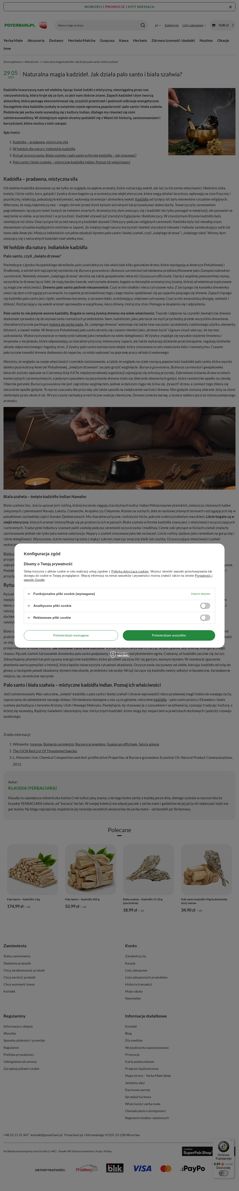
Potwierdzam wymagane (71, 635)
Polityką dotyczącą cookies (130, 571)
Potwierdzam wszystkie (169, 635)
